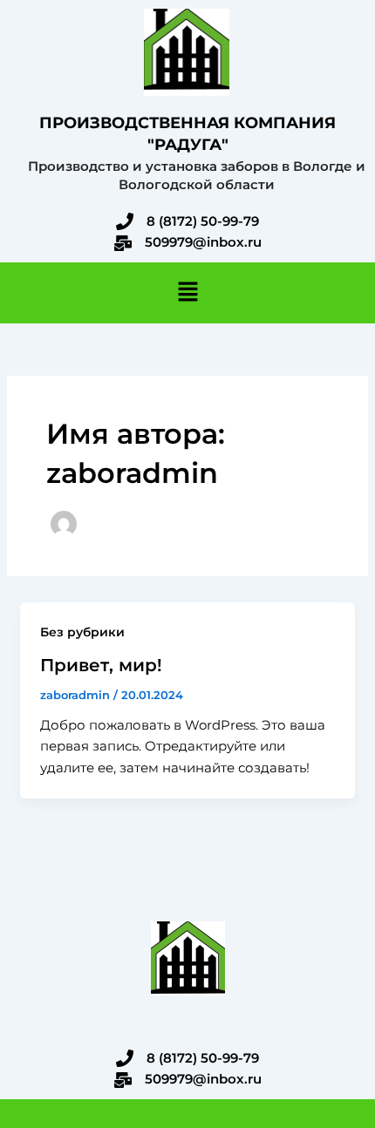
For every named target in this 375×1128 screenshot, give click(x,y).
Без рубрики (82, 632)
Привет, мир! (101, 665)
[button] (187, 293)
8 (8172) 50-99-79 (203, 221)
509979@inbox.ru (203, 242)
